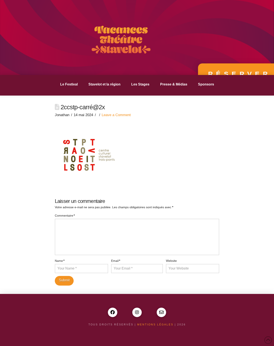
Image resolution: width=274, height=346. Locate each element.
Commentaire (65, 215)
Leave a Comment (116, 115)
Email (115, 260)
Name (59, 260)
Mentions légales (155, 324)
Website (171, 260)
